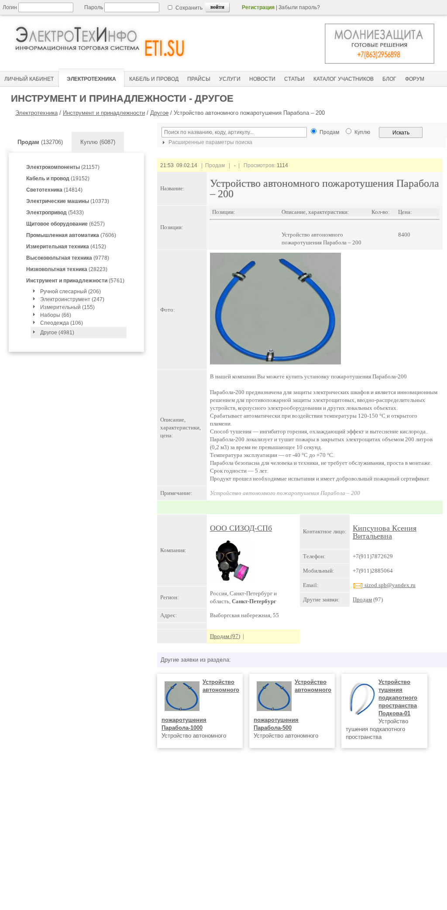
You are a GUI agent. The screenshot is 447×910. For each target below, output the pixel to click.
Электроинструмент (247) (72, 299)
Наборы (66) (55, 315)
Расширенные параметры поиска (209, 142)
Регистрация (258, 7)
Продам (362, 599)
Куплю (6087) (97, 142)
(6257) (65, 224)
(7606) (71, 235)
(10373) (67, 201)
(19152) (57, 178)
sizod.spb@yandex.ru (389, 585)
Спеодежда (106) (61, 323)
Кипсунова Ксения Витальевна (384, 532)
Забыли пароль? (299, 7)
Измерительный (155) (67, 307)
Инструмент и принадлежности (104, 113)
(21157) (63, 167)
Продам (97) (225, 636)
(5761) (75, 281)
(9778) (67, 258)
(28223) (66, 269)
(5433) (55, 212)
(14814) (54, 190)
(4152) (66, 247)
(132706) (40, 142)
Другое (159, 113)
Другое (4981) (57, 333)
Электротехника (36, 113)
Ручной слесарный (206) (70, 291)
